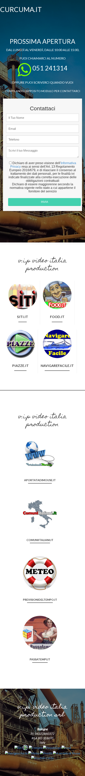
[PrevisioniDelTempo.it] (40, 573)
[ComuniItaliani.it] (40, 513)
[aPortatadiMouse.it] (40, 453)
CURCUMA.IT (21, 9)
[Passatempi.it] (40, 632)
